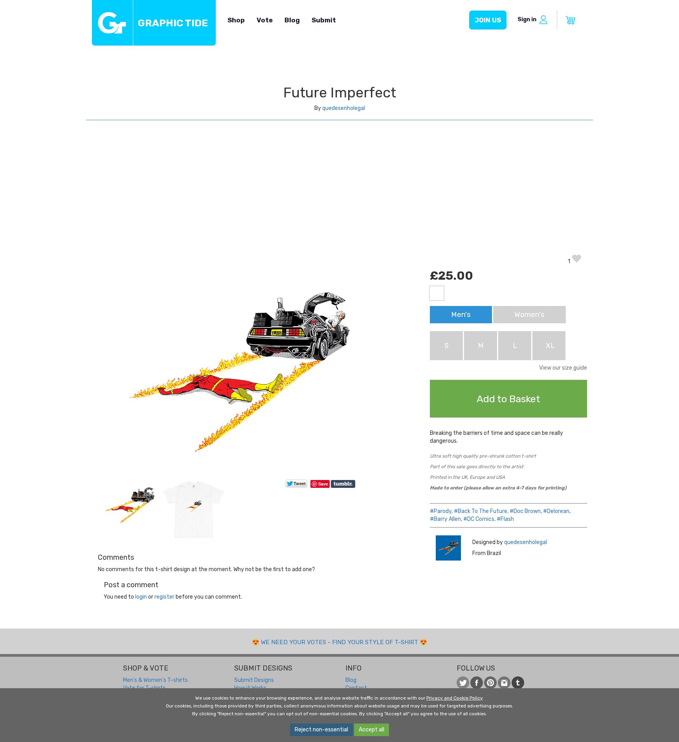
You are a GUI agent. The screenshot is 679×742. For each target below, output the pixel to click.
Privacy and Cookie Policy (454, 698)
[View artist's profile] (448, 548)
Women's (529, 314)
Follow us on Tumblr (518, 682)
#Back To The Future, (481, 511)
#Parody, (441, 511)
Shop (236, 20)
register (164, 597)
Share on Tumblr (343, 484)
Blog (292, 20)
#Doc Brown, (526, 511)
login (141, 597)
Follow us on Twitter (463, 682)
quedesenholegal (343, 108)
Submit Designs (254, 680)
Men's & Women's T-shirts (155, 680)
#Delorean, (557, 511)
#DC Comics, (479, 519)
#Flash (505, 519)
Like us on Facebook (476, 682)
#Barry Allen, (446, 519)
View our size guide (563, 368)
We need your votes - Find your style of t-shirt (339, 642)
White (436, 293)
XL (550, 345)
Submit (324, 20)
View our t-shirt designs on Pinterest (490, 682)
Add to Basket (508, 399)
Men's (461, 314)
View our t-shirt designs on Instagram (504, 682)
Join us (488, 20)
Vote (265, 20)
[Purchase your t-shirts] (570, 20)
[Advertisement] (339, 195)
